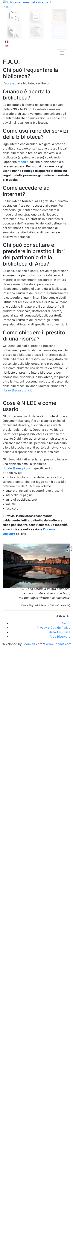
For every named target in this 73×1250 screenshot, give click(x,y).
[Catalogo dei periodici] (36, 16)
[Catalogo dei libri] (14, 16)
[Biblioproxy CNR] (36, 31)
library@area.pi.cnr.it (17, 390)
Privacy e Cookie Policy (53, 627)
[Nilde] (14, 31)
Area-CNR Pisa (59, 632)
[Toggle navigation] (62, 53)
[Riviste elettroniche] (59, 31)
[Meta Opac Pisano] (58, 16)
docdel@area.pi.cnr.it (18, 468)
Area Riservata (60, 636)
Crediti (65, 623)
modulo (23, 162)
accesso (10, 83)
